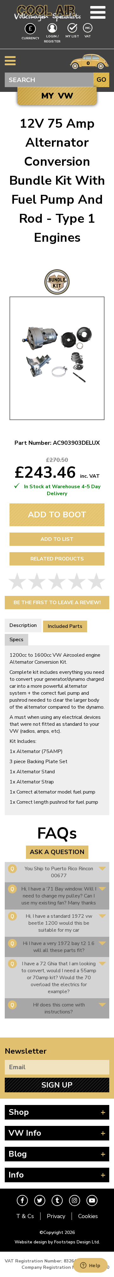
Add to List (57, 539)
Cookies (88, 1216)
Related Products (57, 558)
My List (72, 36)
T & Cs (25, 1216)
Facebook (22, 1200)
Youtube (92, 1200)
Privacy (56, 1216)
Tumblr (57, 1200)
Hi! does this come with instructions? (59, 1008)
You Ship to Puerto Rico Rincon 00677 (59, 872)
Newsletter (26, 1051)
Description (23, 625)
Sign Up (57, 1085)
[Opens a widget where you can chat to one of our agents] (90, 1266)
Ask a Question (57, 852)
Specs (16, 639)
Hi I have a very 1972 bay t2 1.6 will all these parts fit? (59, 947)
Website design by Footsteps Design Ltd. (57, 1242)
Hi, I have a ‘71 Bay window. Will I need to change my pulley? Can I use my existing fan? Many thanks (58, 895)
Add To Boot (57, 514)
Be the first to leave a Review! (57, 602)
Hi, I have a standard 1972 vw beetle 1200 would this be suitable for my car (59, 923)
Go (101, 79)
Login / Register (52, 39)
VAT (88, 36)
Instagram (74, 1200)
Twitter (39, 1200)
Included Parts (65, 626)
